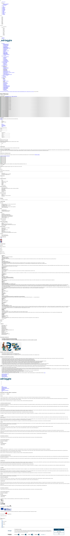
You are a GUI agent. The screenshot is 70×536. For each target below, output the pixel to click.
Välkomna (3, 14)
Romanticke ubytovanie (6, 50)
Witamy (3, 11)
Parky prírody (5, 89)
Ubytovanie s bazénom (6, 45)
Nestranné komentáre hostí (5, 376)
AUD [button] (4, 35)
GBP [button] (2, 19)
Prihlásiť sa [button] (3, 3)
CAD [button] (2, 20)
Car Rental (3, 75)
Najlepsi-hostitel (5, 49)
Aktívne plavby (5, 69)
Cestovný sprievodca (5, 87)
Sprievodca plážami (5, 88)
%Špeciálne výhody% (5, 68)
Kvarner (4, 80)
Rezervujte (3, 124)
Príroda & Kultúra (5, 70)
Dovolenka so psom (5, 48)
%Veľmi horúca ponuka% (6, 54)
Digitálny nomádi (5, 52)
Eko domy (4, 51)
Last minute (4, 55)
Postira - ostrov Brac (14, 96)
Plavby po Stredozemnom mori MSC (7, 74)
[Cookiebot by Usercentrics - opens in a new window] (9, 534)
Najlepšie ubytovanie (5, 47)
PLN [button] (2, 21)
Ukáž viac (1, 119)
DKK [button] (2, 23)
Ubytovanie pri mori (5, 44)
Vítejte (3, 6)
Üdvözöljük (3, 9)
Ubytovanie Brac (5, 64)
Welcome (3, 7)
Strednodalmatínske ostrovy (6, 85)
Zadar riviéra (4, 84)
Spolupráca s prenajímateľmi (5, 390)
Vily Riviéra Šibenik (5, 60)
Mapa (2, 126)
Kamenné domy (5, 63)
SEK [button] (3, 33)
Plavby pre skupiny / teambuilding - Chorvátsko (8, 72)
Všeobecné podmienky (4, 387)
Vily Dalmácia (5, 57)
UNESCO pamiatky (5, 90)
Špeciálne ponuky (5, 53)
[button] (1, 15)
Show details (43, 534)
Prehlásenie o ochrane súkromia (5, 388)
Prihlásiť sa (3, 38)
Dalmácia (4, 79)
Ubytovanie (3, 43)
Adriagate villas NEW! (6, 56)
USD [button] (2, 17)
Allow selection (59, 531)
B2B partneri (3, 389)
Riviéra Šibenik (5, 82)
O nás (2, 386)
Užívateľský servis (4, 5)
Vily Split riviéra (5, 59)
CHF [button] (2, 18)
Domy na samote (5, 62)
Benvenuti (3, 10)
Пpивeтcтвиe (4, 12)
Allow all (59, 529)
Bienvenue (3, 8)
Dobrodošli (3, 13)
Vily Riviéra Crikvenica (6, 61)
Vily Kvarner (4, 58)
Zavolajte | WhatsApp (5, 67)
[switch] (26, 534)
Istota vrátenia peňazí (4, 375)
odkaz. (45, 372)
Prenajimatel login (5, 4)
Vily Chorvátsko (5, 46)
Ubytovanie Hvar (5, 65)
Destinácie (3, 77)
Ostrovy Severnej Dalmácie (6, 86)
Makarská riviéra (5, 83)
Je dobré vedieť (3, 125)
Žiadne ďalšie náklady (4, 374)
